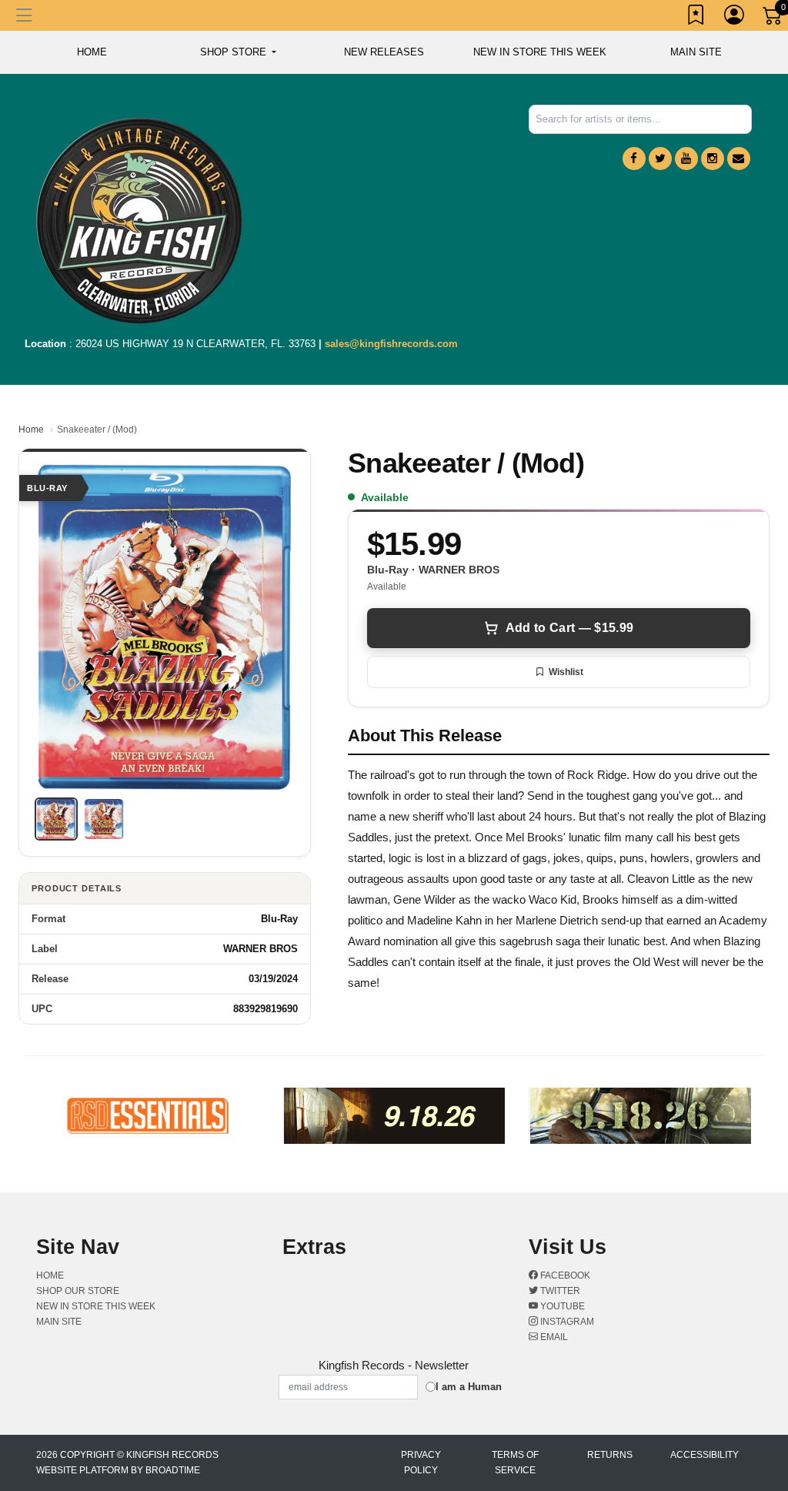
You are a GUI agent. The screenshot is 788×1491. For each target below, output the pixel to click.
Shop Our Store (77, 1290)
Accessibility (704, 1454)
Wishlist (566, 672)
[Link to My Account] (735, 18)
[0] (773, 18)
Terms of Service (515, 1462)
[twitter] (660, 158)
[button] (238, 52)
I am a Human (469, 1386)
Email (553, 1337)
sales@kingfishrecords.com (391, 343)
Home (31, 429)
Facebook (564, 1275)
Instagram (566, 1321)
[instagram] (713, 158)
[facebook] (634, 158)
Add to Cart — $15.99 (569, 627)
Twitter (559, 1290)
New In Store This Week (539, 52)
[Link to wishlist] (696, 18)
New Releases (384, 52)
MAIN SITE (696, 52)
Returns (610, 1454)
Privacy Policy (421, 1462)
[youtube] (686, 158)
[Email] (739, 158)
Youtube (561, 1306)
